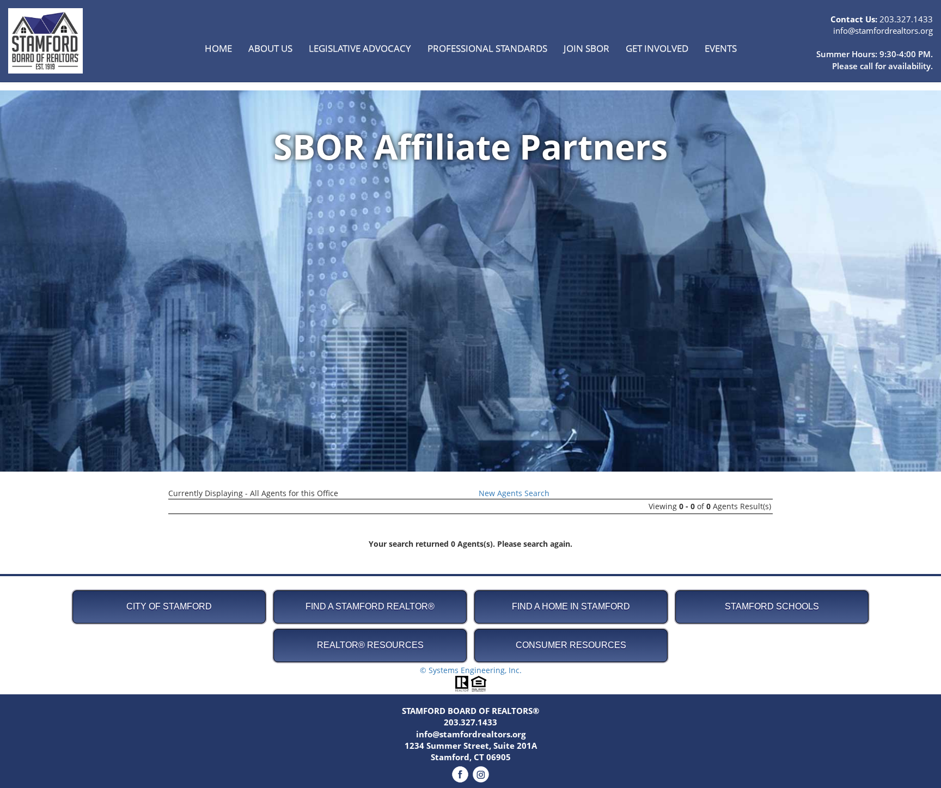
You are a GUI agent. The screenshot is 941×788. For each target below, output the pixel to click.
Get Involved (657, 48)
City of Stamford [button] (169, 606)
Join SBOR (586, 48)
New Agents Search (514, 493)
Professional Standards (487, 48)
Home (218, 48)
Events (721, 48)
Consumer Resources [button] (571, 645)
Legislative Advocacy (360, 48)
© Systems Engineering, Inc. (471, 670)
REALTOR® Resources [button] (370, 645)
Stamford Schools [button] (772, 606)
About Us (270, 48)
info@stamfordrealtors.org (883, 30)
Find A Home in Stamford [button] (571, 606)
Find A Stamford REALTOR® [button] (370, 606)
